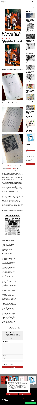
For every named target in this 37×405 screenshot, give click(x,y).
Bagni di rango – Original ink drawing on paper (30, 62)
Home (3, 7)
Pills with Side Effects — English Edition (30, 72)
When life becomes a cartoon (29, 50)
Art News (5, 7)
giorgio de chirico (16, 327)
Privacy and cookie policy (22, 398)
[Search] (34, 8)
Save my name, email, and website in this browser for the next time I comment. (12, 364)
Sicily (14, 328)
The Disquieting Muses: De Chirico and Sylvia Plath (11, 34)
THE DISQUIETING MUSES (7, 242)
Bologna (9, 327)
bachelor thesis (5, 327)
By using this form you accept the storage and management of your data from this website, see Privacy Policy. (30, 159)
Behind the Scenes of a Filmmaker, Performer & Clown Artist (30, 20)
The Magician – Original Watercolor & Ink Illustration (30, 112)
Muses (6, 328)
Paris (12, 328)
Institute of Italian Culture (11, 168)
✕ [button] (28, 382)
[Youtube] (32, 400)
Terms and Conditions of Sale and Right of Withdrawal (22, 400)
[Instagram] (31, 400)
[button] (32, 1)
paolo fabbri (9, 328)
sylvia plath (16, 328)
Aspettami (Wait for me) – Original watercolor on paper (30, 91)
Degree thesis (12, 327)
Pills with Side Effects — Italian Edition (30, 81)
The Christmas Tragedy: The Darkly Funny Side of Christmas (30, 30)
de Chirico (19, 102)
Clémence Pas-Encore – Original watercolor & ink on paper (30, 101)
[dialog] (18, 387)
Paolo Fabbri (9, 165)
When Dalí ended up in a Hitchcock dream (30, 41)
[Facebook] (30, 400)
